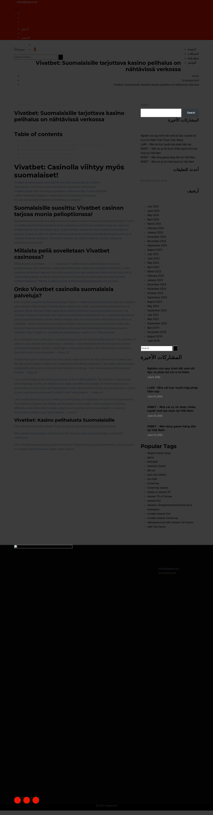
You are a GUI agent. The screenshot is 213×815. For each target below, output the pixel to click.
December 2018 (156, 332)
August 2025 (154, 249)
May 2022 (153, 319)
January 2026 (155, 232)
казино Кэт (154, 500)
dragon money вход (158, 453)
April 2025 (153, 267)
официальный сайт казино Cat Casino (170, 522)
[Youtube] (35, 800)
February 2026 (155, 228)
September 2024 (157, 297)
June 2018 (153, 340)
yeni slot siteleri (156, 474)
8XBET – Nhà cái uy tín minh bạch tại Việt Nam (167, 161)
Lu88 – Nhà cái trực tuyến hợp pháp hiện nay (166, 144)
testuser (42, 105)
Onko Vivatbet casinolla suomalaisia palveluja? (48, 153)
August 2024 (154, 301)
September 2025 (157, 245)
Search (145, 105)
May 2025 (153, 262)
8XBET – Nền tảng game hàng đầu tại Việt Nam (168, 157)
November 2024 (156, 288)
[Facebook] (17, 800)
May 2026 (153, 215)
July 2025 (153, 254)
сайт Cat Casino (156, 526)
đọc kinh (152, 479)
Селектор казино (157, 487)
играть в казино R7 (159, 492)
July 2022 (153, 314)
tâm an (151, 470)
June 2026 (153, 210)
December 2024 (156, 284)
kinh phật (152, 461)
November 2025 (156, 241)
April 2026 (153, 219)
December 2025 (156, 236)
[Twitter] (26, 800)
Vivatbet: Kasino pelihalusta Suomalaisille (45, 158)
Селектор (153, 483)
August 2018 (154, 336)
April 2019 (153, 327)
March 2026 (154, 223)
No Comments (60, 105)
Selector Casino (156, 466)
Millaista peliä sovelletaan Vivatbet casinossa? (48, 149)
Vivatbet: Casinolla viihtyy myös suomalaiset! (47, 140)
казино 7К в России (159, 496)
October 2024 (155, 293)
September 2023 (157, 310)
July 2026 (153, 206)
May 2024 (153, 306)
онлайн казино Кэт (158, 513)
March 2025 (154, 271)
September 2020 (157, 323)
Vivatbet (50, 263)
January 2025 (155, 280)
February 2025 (155, 275)
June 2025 (153, 258)
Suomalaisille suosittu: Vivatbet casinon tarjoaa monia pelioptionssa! (61, 145)
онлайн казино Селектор (162, 518)
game (150, 457)
